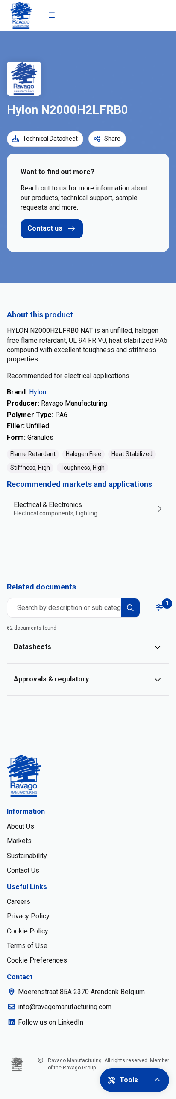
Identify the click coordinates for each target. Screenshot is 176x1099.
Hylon (37, 392)
